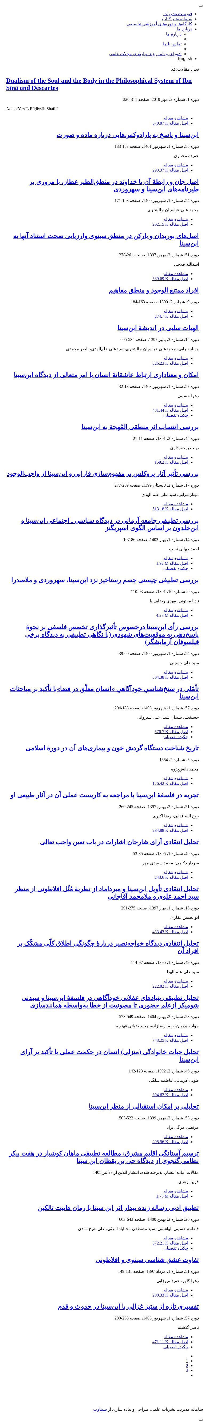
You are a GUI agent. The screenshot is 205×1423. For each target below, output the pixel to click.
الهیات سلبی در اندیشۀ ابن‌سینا (158, 327)
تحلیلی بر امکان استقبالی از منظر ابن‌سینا (144, 1106)
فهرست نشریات (177, 13)
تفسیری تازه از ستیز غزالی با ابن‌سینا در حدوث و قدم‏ (128, 1306)
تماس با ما (172, 44)
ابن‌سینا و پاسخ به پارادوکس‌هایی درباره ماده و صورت (128, 134)
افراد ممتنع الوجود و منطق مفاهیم (154, 290)
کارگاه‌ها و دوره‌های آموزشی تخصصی (159, 24)
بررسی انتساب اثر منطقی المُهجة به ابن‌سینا (140, 426)
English (185, 58)
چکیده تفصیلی (175, 415)
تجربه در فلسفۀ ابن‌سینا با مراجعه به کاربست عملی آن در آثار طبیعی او (105, 795)
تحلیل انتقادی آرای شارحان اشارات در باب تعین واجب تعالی (119, 841)
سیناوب (100, 1409)
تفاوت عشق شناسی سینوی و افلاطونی (147, 1259)
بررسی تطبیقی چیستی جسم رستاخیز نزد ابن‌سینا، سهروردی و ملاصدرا (105, 580)
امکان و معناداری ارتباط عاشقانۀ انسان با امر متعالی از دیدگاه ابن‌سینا (106, 374)
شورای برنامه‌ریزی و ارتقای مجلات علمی (145, 53)
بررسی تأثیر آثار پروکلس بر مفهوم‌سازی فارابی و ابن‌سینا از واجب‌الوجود (103, 473)
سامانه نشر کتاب (177, 19)
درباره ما (184, 29)
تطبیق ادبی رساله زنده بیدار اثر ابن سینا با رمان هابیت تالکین (118, 1207)
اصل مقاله (170, 123)
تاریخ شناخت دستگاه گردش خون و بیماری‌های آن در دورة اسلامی (112, 748)
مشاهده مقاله (176, 118)
